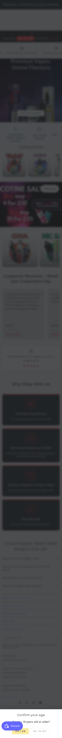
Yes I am (20, 731)
